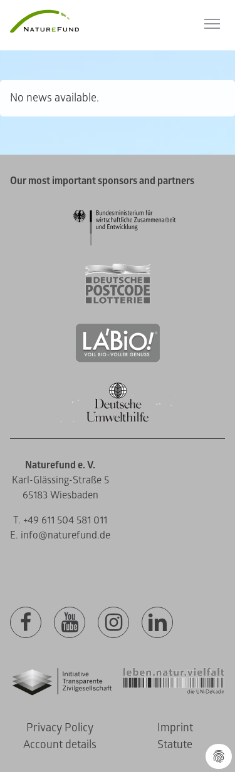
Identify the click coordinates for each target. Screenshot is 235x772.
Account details (60, 744)
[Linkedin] (157, 623)
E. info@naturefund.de (60, 535)
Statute (174, 744)
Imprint (175, 727)
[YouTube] (69, 623)
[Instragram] (113, 623)
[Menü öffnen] (212, 24)
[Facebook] (25, 623)
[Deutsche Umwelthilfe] (118, 419)
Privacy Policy (59, 727)
